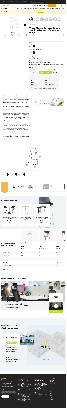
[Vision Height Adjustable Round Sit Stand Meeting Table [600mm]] (25, 209)
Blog (51, 393)
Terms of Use (52, 383)
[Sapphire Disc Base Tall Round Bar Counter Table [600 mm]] (9, 209)
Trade (21, 1)
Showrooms (20, 2)
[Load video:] (56, 306)
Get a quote (52, 5)
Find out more (41, 11)
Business (10, 1)
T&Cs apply (53, 69)
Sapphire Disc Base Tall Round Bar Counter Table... (9, 218)
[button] (59, 5)
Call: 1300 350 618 (9, 340)
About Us (52, 388)
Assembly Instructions (52, 385)
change (41, 60)
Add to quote (45, 72)
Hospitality (32, 1)
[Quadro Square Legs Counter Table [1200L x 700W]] (42, 209)
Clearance (15, 2)
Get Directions (11, 342)
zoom (14, 24)
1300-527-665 (38, 5)
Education (26, 1)
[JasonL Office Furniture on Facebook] (5, 392)
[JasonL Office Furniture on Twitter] (2, 392)
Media (51, 391)
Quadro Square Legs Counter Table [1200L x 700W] (42, 218)
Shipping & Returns (52, 381)
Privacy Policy (53, 378)
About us (10, 2)
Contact (47, 84)
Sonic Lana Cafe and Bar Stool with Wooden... (44, 243)
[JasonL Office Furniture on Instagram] (11, 392)
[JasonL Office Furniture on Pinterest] (14, 392)
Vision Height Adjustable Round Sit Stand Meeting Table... (25, 218)
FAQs (51, 395)
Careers (51, 399)
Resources (27, 2)
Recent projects (4, 2)
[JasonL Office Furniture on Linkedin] (8, 392)
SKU (60, 35)
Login (51, 397)
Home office (16, 1)
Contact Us (52, 389)
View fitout (56, 311)
